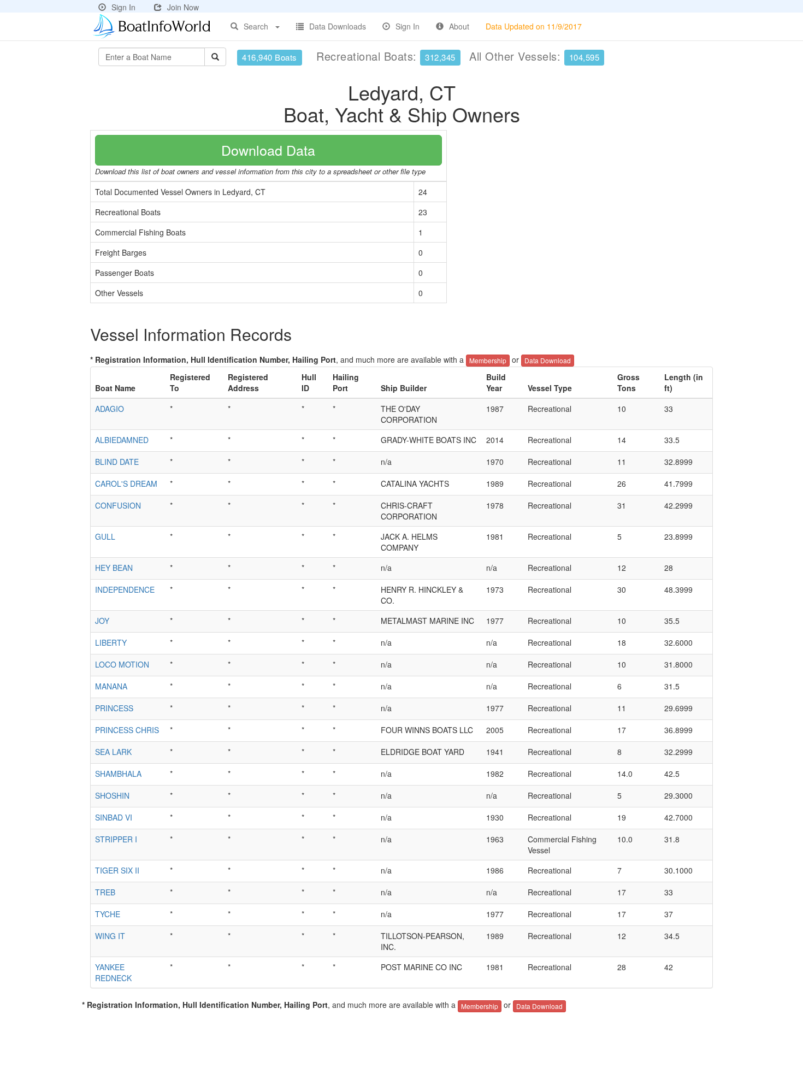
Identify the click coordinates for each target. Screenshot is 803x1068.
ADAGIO (109, 408)
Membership (487, 360)
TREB (105, 892)
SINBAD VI (113, 817)
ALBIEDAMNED (122, 439)
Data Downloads (337, 26)
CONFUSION (118, 505)
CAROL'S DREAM (126, 483)
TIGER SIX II (117, 870)
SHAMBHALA (118, 773)
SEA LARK (113, 751)
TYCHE (107, 913)
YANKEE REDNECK (113, 972)
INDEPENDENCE (125, 589)
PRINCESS (114, 708)
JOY (102, 620)
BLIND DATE (117, 461)
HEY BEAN (114, 567)
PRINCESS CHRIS (127, 729)
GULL (105, 536)
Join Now (183, 7)
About (459, 26)
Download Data (268, 150)
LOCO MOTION (122, 664)
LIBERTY (111, 642)
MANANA (111, 686)
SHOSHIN (112, 795)
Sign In (123, 7)
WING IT (110, 935)
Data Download (547, 360)
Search (256, 26)
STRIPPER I (116, 839)
